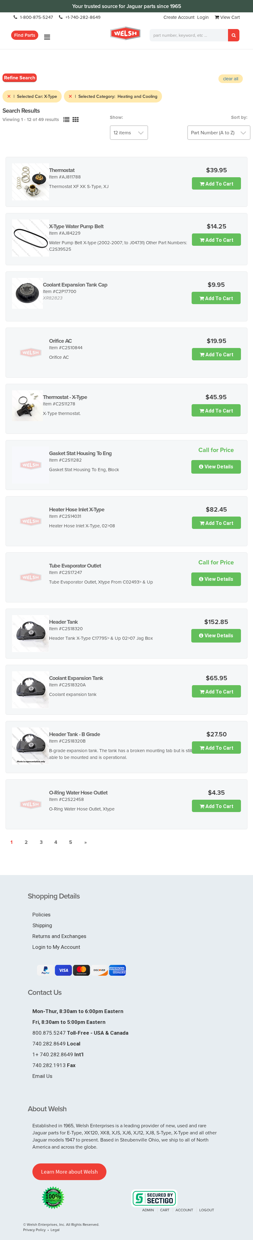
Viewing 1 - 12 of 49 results (30, 119)
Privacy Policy (34, 1229)
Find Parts (24, 35)
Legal (55, 1229)
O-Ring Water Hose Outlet (78, 793)
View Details (218, 467)
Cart (164, 1210)
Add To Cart (218, 184)
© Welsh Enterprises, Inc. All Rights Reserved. (61, 1224)
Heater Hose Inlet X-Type (76, 509)
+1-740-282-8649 (82, 17)
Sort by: (239, 117)
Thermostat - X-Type (65, 397)
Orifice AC (60, 341)
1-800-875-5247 (36, 17)
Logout (206, 1210)
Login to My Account (56, 947)
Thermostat (61, 170)
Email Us (42, 1076)
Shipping (42, 925)
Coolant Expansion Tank (76, 678)
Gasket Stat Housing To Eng (80, 453)
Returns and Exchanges (59, 936)
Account (184, 1210)
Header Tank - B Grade (74, 734)
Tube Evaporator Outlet (75, 566)
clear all (230, 78)
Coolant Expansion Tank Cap (75, 285)
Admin (148, 1210)
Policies (41, 914)
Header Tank (63, 622)
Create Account (179, 17)
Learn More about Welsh (69, 1171)
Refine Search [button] (19, 77)
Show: (116, 117)
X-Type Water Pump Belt (76, 226)
